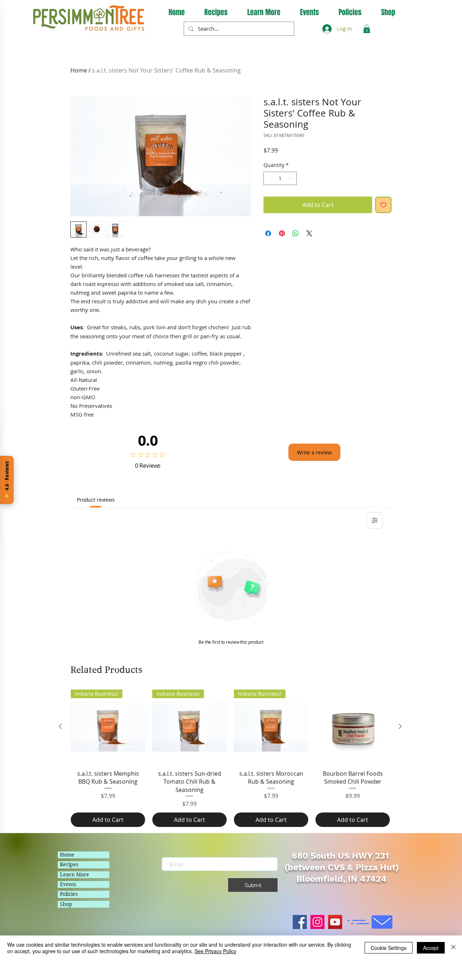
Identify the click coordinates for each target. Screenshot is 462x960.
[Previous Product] (60, 726)
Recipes (69, 864)
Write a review (314, 452)
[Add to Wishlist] (383, 205)
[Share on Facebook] (268, 233)
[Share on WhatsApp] (295, 233)
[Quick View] (352, 727)
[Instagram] (317, 922)
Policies (69, 894)
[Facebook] (300, 922)
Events (68, 884)
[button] (263, 12)
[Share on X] (309, 233)
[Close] (453, 947)
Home (78, 70)
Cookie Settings (388, 947)
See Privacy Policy (215, 951)
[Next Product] (400, 726)
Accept (431, 947)
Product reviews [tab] (96, 499)
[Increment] (291, 178)
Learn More (74, 874)
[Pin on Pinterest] (282, 233)
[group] (230, 758)
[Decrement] (269, 178)
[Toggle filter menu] (374, 520)
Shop (66, 904)
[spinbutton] (280, 178)
